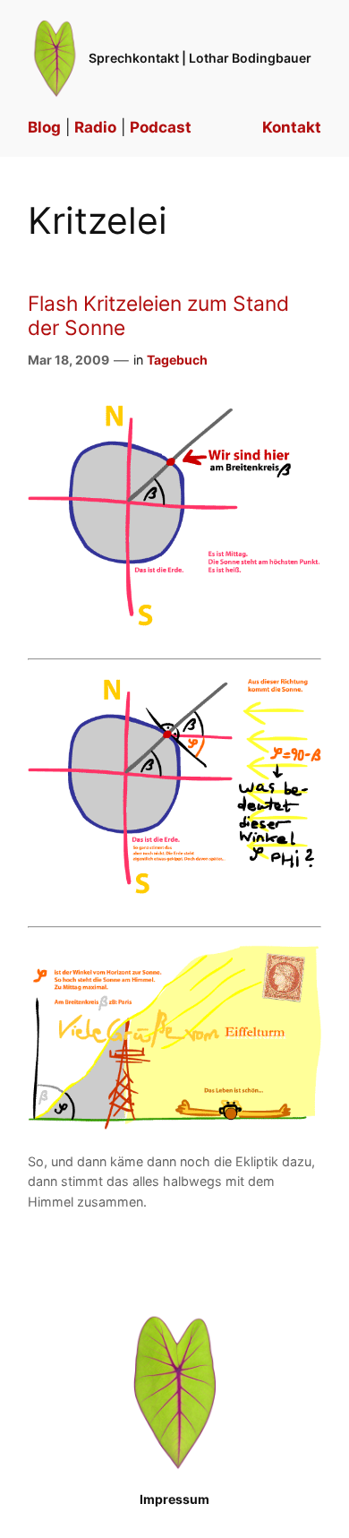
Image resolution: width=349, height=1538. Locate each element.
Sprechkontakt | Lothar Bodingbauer (200, 57)
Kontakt (291, 127)
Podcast (161, 127)
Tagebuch (177, 359)
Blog (44, 127)
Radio (95, 127)
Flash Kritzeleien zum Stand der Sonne (158, 315)
